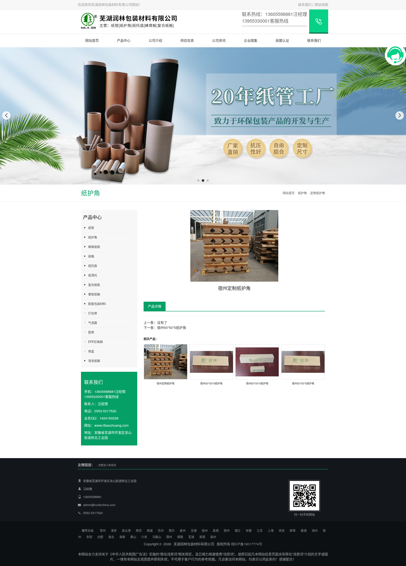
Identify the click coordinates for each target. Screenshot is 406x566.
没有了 (162, 322)
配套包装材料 (97, 303)
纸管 (91, 227)
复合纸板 (94, 284)
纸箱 (91, 256)
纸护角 (302, 193)
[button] (198, 180)
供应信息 (187, 40)
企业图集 (250, 40)
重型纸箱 (94, 294)
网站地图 (321, 4)
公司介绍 (155, 40)
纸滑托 (92, 275)
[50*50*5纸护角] (211, 361)
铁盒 (91, 351)
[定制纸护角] (165, 361)
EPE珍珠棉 (95, 341)
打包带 (92, 313)
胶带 (91, 332)
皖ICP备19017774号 (246, 544)
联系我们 (305, 4)
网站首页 (92, 40)
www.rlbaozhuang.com (111, 425)
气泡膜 (92, 322)
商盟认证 (282, 40)
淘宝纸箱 (94, 360)
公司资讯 (219, 40)
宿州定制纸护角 (165, 383)
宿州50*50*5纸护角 (171, 327)
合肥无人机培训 (107, 465)
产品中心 (123, 40)
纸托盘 (92, 265)
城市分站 (87, 530)
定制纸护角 (317, 193)
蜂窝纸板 (94, 246)
